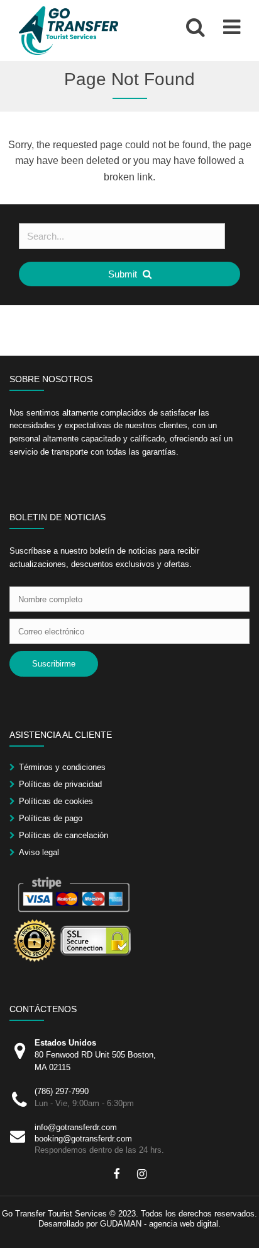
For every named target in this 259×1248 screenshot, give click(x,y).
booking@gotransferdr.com (83, 1138)
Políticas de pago (50, 818)
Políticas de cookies (56, 801)
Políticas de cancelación (63, 835)
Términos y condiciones (62, 767)
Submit (124, 274)
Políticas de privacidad (60, 784)
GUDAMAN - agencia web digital (159, 1223)
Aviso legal (39, 852)
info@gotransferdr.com (76, 1127)
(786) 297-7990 (62, 1091)
